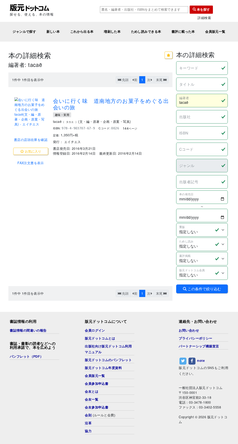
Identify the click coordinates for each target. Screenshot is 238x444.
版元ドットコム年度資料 (103, 368)
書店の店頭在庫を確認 (30, 139)
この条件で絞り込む (204, 288)
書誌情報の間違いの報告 (28, 330)
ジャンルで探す (24, 31)
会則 (88, 415)
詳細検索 (204, 18)
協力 (88, 431)
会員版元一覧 (215, 31)
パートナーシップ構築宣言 (199, 346)
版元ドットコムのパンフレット (108, 360)
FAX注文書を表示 (30, 162)
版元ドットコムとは (100, 338)
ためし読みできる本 (146, 31)
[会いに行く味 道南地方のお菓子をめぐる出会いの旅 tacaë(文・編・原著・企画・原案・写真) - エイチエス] (30, 112)
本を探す (203, 9)
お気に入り (32, 151)
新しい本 (53, 31)
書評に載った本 (183, 31)
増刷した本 (112, 31)
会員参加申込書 (96, 383)
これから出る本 (82, 31)
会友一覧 (91, 399)
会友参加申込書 (96, 407)
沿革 (88, 423)
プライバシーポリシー (195, 338)
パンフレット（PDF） (26, 356)
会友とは (91, 391)
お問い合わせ (189, 330)
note (201, 360)
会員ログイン (95, 330)
